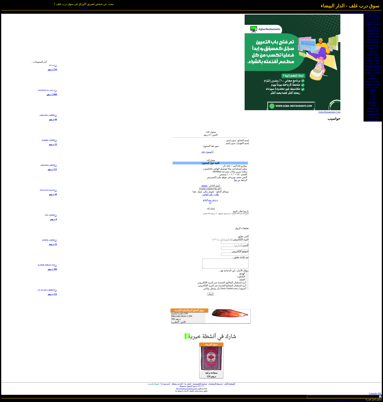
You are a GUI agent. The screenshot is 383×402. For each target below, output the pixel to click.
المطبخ (372, 105)
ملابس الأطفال (372, 24)
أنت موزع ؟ (165, 384)
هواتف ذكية (372, 42)
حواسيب (372, 51)
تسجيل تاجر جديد (348, 11)
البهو (373, 93)
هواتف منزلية (372, 45)
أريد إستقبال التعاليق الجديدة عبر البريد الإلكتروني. (221, 282)
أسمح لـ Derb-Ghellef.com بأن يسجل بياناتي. (224, 288)
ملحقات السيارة (373, 72)
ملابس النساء (372, 21)
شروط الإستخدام (215, 384)
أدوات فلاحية (372, 63)
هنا (235, 180)
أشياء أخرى (372, 120)
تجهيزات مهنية (373, 60)
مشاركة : (210, 160)
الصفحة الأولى (373, 15)
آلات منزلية (372, 87)
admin (204, 185)
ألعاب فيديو (372, 54)
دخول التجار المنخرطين (370, 11)
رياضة (373, 75)
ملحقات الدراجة (372, 69)
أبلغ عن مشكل (177, 384)
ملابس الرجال (373, 18)
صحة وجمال (373, 27)
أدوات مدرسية (373, 81)
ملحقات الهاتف (372, 66)
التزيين (372, 96)
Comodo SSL (375, 393)
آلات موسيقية (372, 84)
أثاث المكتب (373, 114)
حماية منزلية (373, 117)
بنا (176, 391)
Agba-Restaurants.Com (329, 112)
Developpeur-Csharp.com (186, 388)
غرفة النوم (372, 102)
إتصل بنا (83, 7)
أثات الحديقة (373, 111)
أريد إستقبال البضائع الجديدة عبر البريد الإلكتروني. (221, 285)
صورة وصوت (372, 36)
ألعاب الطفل (373, 30)
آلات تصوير (372, 48)
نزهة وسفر (372, 78)
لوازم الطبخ (372, 108)
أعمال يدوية (373, 57)
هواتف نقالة (372, 39)
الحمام (373, 90)
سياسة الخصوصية (200, 384)
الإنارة (373, 99)
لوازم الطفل (373, 33)
